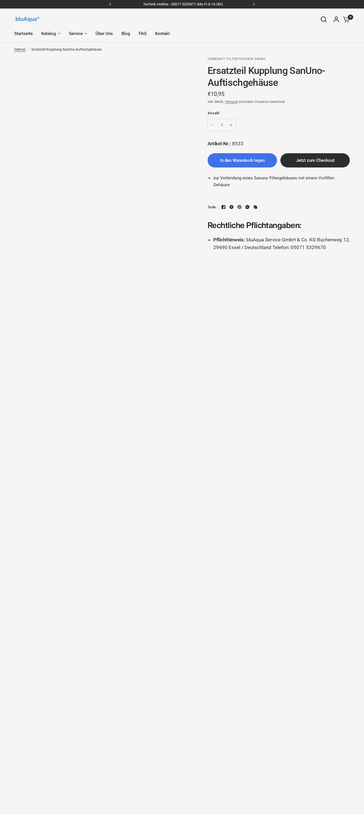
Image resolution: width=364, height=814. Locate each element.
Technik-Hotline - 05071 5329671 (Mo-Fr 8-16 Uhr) (182, 4)
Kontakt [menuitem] (162, 33)
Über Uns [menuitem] (104, 33)
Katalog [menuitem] (48, 33)
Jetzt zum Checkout (315, 160)
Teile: (212, 207)
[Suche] (323, 19)
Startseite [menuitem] (23, 33)
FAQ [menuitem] (142, 33)
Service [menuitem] (76, 33)
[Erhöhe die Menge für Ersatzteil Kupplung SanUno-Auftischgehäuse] (231, 125)
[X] (231, 207)
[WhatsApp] (247, 207)
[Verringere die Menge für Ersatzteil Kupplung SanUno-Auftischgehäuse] (212, 125)
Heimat (20, 49)
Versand (231, 102)
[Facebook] (223, 207)
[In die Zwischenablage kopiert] (255, 207)
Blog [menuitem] (125, 33)
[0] (345, 19)
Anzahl (214, 113)
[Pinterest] (239, 207)
